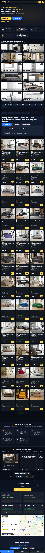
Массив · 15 (5, 107)
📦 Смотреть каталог (6, 18)
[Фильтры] (43, 2)
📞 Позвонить (16, 124)
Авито (27, 476)
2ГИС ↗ (34, 454)
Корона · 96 (34, 104)
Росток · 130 (28, 104)
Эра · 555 (10, 104)
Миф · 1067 (4, 104)
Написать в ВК (17, 18)
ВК (8, 551)
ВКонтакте (19, 476)
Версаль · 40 (40, 104)
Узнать (12, 159)
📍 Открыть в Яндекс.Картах (8, 534)
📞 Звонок (22, 551)
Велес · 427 (16, 104)
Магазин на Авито (26, 124)
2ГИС (32, 476)
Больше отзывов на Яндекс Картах (22, 473)
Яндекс (7, 512)
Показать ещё (22, 413)
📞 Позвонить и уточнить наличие (22, 489)
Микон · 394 (22, 104)
